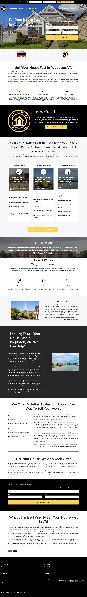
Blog (2, 582)
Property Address (49, 25)
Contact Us (36, 8)
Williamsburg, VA (48, 571)
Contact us (36, 432)
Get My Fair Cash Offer (64, 2)
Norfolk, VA (3, 571)
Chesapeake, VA (4, 564)
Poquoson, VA (47, 564)
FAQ (27, 8)
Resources (41, 579)
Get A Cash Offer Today (64, 8)
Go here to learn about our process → (49, 448)
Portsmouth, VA (4, 573)
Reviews (30, 8)
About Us (72, 8)
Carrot (23, 592)
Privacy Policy (49, 579)
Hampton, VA (4, 567)
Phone (47, 30)
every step (48, 85)
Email (63, 30)
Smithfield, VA (47, 567)
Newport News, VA (5, 569)
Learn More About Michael (55, 127)
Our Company (34, 579)
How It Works (21, 8)
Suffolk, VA (46, 569)
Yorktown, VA (47, 573)
